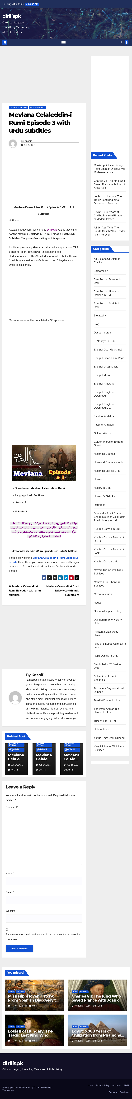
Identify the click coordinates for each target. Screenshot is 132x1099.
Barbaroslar (101, 271)
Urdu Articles (101, 729)
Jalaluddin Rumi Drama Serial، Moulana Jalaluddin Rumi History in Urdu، (109, 517)
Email (10, 892)
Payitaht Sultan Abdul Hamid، (106, 633)
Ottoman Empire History (108, 611)
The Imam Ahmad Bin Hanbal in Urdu (106, 711)
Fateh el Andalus (104, 424)
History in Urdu (102, 487)
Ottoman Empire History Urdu (108, 621)
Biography (100, 315)
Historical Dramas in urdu (109, 462)
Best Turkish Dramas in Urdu (107, 281)
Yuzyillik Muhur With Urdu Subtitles (109, 748)
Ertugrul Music (102, 375)
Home (90, 1085)
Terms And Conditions (119, 1092)
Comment (12, 807)
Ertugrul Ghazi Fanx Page (109, 358)
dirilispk (11, 16)
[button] (121, 42)
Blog (96, 324)
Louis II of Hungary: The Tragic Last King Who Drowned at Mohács (108, 200)
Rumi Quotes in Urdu (106, 655)
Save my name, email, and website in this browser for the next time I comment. (43, 937)
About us (116, 1085)
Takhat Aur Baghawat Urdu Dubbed (109, 690)
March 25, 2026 (83, 1041)
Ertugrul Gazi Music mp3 (108, 349)
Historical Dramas (18, 108)
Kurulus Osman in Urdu (107, 529)
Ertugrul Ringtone (104, 383)
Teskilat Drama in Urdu (107, 700)
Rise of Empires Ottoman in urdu (110, 645)
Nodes (98, 602)
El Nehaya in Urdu (104, 341)
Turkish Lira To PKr (105, 721)
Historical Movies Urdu (107, 470)
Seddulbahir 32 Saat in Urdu (107, 666)
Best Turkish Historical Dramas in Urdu (107, 293)
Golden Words (102, 433)
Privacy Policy (102, 1085)
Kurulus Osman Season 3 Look (109, 551)
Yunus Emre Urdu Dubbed (109, 738)
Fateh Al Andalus (104, 416)
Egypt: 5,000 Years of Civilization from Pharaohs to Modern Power (109, 215)
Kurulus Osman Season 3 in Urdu (109, 539)
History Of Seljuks (104, 496)
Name (10, 873)
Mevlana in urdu (37, 108)
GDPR (127, 1085)
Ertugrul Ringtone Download (104, 394)
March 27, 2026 (83, 1006)
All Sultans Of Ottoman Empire (107, 261)
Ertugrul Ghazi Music (106, 366)
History (98, 479)
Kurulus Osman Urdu (106, 561)
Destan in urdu (102, 332)
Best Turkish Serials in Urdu (107, 305)
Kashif (28, 141)
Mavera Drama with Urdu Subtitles (108, 572)
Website (10, 911)
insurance (99, 505)
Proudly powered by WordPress (17, 1087)
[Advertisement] (44, 79)
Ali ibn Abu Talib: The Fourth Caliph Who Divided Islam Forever (110, 231)
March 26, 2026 (19, 1041)
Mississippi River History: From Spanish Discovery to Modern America (110, 169)
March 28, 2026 (19, 1006)
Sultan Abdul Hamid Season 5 (105, 678)
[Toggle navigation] (63, 42)
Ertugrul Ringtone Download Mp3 (104, 406)
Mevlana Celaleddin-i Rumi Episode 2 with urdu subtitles (62, 590)
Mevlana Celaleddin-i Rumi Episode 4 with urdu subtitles (25, 590)
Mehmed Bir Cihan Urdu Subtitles (108, 584)
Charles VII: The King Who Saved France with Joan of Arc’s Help (109, 184)
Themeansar (8, 1090)
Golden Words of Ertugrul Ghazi (108, 443)
